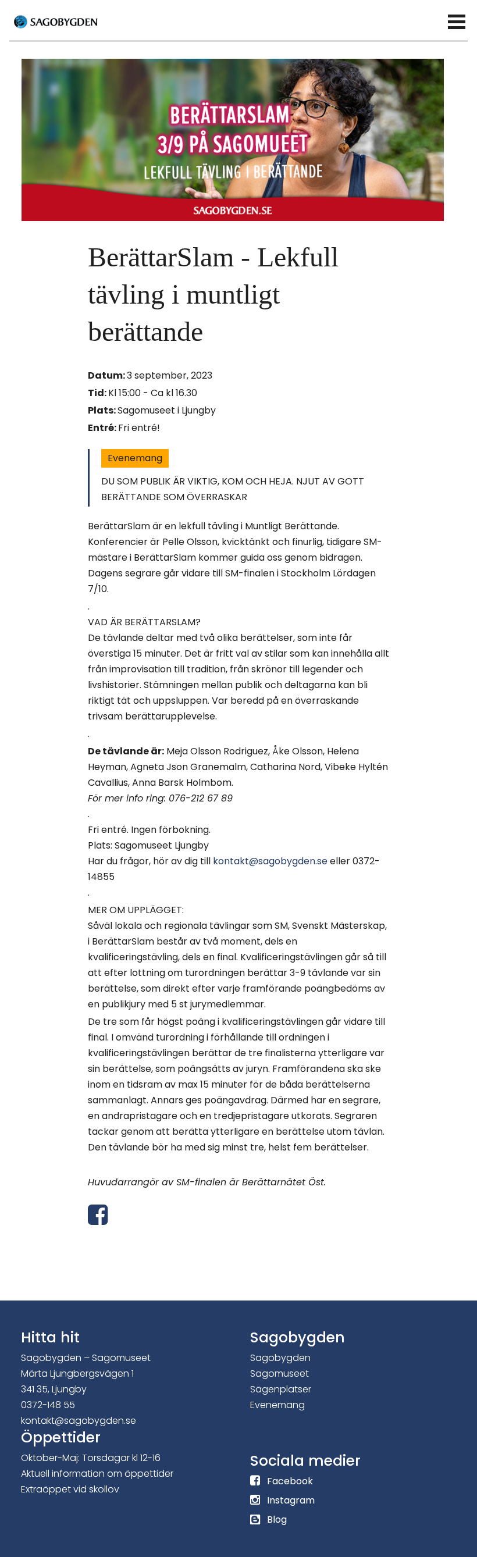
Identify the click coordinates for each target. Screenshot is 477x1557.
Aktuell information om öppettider (97, 1473)
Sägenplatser (280, 1389)
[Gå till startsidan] (70, 21)
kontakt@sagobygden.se (270, 861)
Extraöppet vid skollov (70, 1489)
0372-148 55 (48, 1405)
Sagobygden (280, 1357)
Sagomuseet (279, 1373)
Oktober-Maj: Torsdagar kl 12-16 (91, 1458)
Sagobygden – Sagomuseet (86, 1357)
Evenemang (135, 458)
